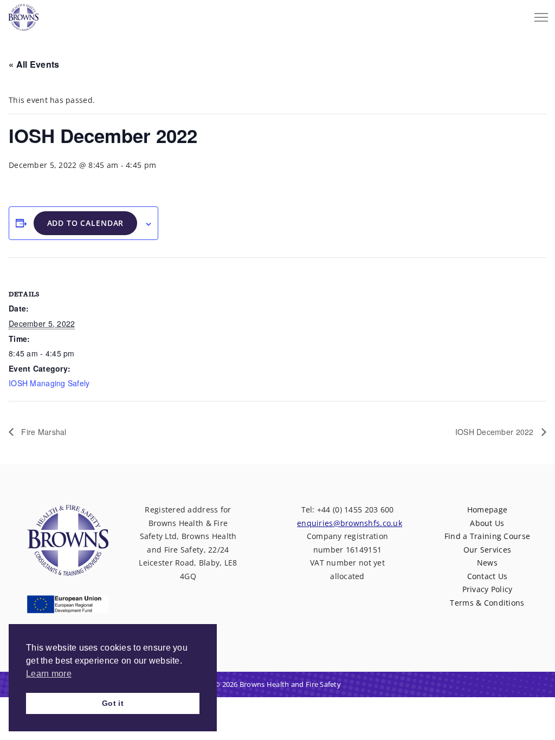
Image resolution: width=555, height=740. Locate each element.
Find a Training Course (487, 536)
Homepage (487, 509)
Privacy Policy (487, 589)
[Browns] (23, 14)
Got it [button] (113, 703)
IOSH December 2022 (495, 431)
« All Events (34, 64)
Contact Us (487, 576)
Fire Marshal (43, 431)
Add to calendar (85, 223)
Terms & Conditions (487, 603)
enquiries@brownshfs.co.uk (349, 523)
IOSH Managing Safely (49, 383)
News (487, 562)
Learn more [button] (49, 673)
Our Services (487, 549)
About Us (487, 523)
